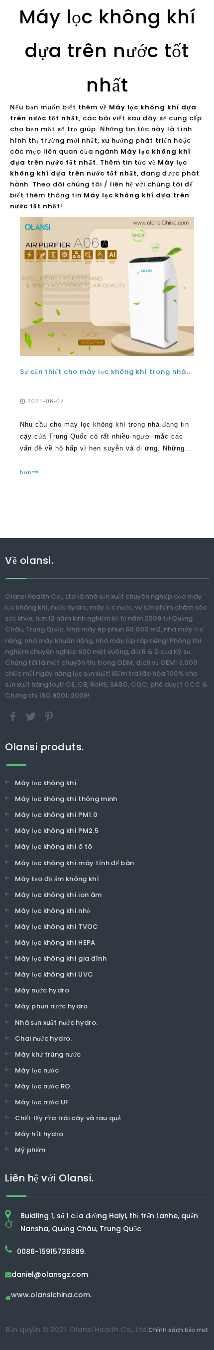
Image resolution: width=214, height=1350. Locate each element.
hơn (26, 472)
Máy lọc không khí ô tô (54, 846)
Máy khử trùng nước (48, 1054)
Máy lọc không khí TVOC (57, 926)
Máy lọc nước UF (42, 1102)
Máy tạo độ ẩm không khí (57, 879)
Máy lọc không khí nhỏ (52, 910)
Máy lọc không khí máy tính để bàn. (75, 863)
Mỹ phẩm (30, 1150)
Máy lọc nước (37, 1070)
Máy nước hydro (42, 990)
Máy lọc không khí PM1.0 (56, 814)
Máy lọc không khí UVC (54, 974)
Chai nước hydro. (43, 1038)
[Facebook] (14, 716)
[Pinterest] (49, 716)
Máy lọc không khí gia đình (61, 958)
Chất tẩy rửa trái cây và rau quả (68, 1118)
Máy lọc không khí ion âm (58, 895)
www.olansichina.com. (51, 1295)
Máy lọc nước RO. (43, 1086)
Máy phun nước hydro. (52, 1006)
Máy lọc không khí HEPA (55, 942)
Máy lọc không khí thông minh (66, 799)
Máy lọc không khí (46, 783)
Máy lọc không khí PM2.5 (57, 830)
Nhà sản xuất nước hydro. (56, 1022)
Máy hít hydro (39, 1134)
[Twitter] (32, 716)
